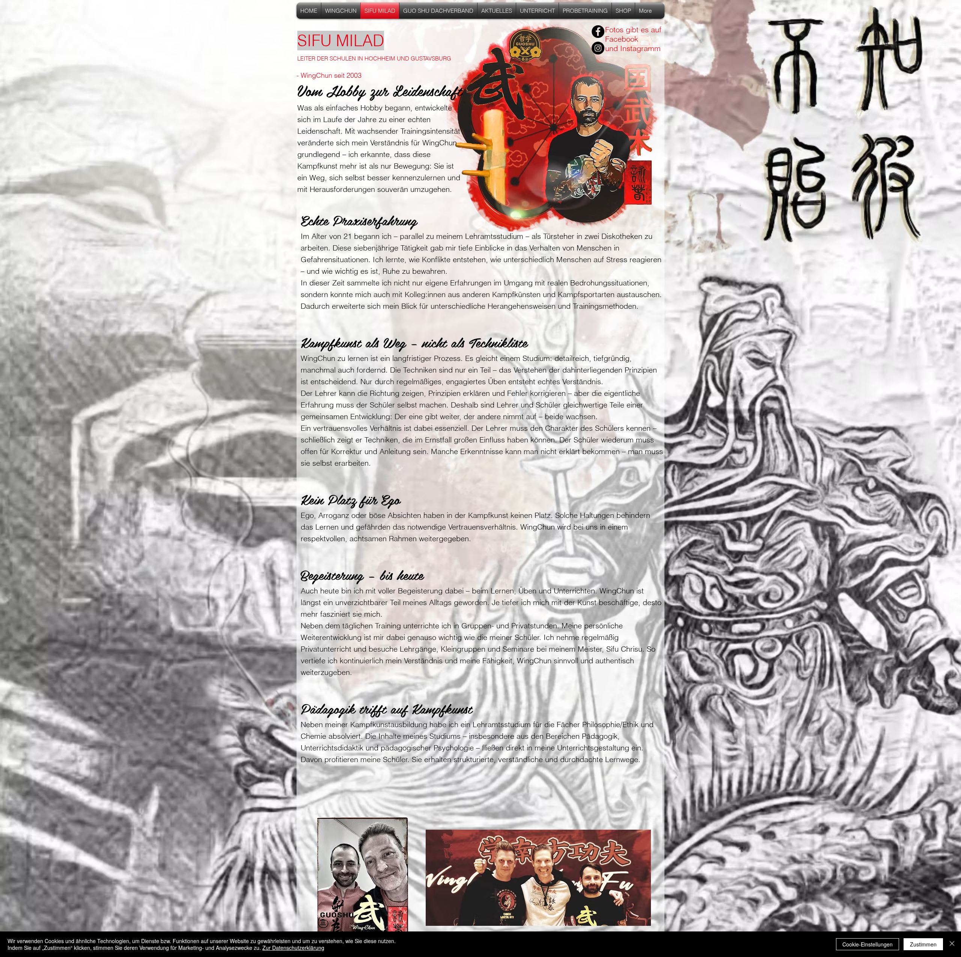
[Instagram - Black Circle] (598, 48)
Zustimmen (923, 944)
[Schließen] (951, 944)
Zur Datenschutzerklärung (293, 947)
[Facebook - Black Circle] (598, 31)
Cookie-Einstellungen (867, 944)
